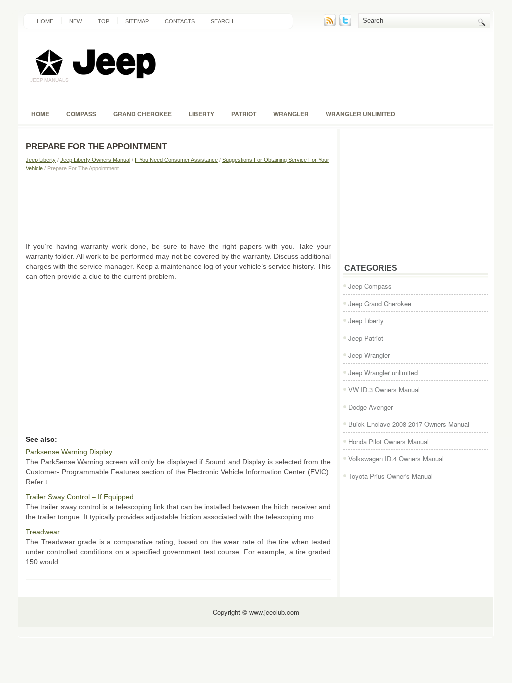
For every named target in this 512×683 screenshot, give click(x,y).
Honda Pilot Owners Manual (388, 441)
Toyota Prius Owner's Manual (390, 476)
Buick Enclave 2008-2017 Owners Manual (409, 424)
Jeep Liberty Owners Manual (95, 160)
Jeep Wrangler (369, 355)
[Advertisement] (178, 206)
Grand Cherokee (143, 114)
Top (104, 21)
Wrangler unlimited (361, 114)
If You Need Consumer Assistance (176, 160)
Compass (81, 114)
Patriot (244, 114)
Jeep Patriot (366, 338)
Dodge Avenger (370, 407)
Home (45, 21)
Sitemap (137, 21)
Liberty (201, 114)
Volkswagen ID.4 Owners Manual (396, 459)
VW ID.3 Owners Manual (384, 389)
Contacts (180, 21)
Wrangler (291, 114)
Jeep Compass (370, 286)
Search (222, 21)
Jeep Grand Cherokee (380, 303)
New (76, 21)
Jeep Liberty (41, 160)
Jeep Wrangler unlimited (383, 373)
